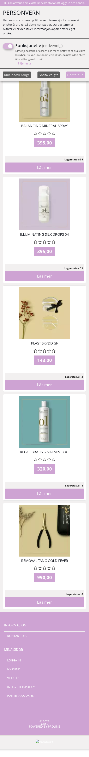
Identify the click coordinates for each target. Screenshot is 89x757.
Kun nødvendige (17, 75)
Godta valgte (49, 75)
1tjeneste (23, 63)
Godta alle (75, 75)
